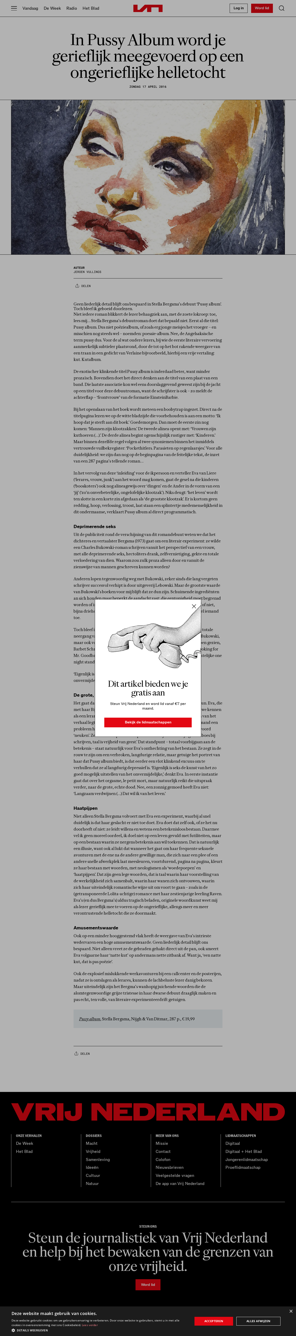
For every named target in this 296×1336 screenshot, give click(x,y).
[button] (100, 1330)
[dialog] (148, 1321)
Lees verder (90, 1325)
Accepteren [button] (213, 1321)
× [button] (291, 1311)
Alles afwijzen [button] (259, 1321)
